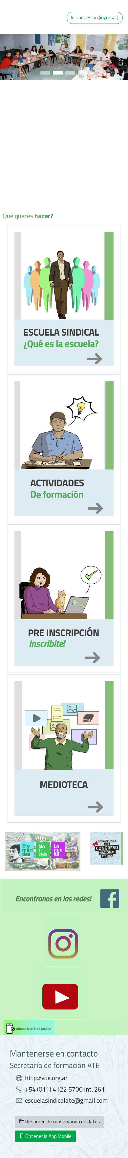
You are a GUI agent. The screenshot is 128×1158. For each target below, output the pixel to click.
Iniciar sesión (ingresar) (94, 17)
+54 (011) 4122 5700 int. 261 (65, 1089)
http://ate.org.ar (46, 1077)
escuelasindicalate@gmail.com (66, 1100)
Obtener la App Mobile (48, 1136)
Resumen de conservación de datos (62, 1121)
